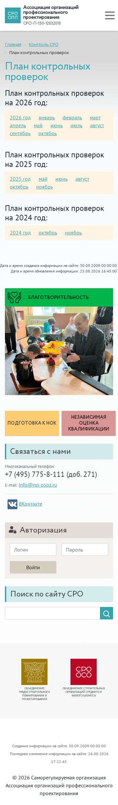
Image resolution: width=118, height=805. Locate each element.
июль (76, 125)
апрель (18, 125)
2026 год (20, 117)
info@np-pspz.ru (38, 484)
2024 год (20, 232)
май (38, 125)
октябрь (47, 133)
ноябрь (44, 186)
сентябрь (20, 133)
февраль (72, 117)
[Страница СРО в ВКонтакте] (12, 504)
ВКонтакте (30, 503)
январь (47, 117)
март (95, 117)
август (97, 125)
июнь (56, 125)
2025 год (20, 178)
